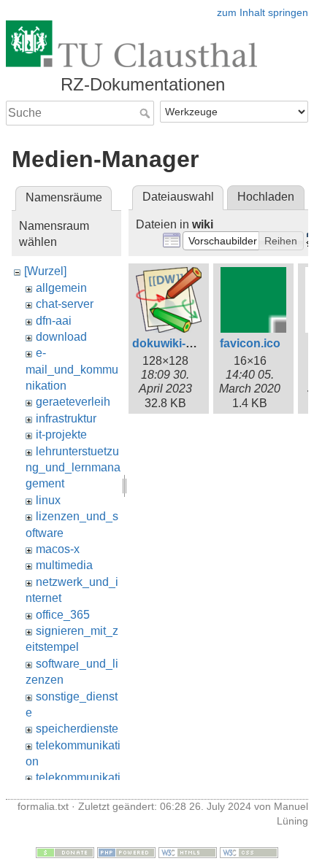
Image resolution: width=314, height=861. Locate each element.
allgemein (61, 288)
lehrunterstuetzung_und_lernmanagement (73, 467)
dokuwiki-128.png (181, 343)
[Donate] (65, 851)
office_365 (63, 615)
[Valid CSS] (249, 851)
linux (48, 500)
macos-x (58, 549)
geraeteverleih (73, 401)
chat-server (64, 304)
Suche (146, 113)
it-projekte (61, 434)
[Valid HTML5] (187, 851)
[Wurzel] (45, 271)
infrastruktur (66, 418)
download (61, 337)
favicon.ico (250, 343)
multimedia (64, 565)
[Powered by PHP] (126, 851)
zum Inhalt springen (262, 12)
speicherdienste (77, 728)
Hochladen (265, 196)
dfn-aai (54, 320)
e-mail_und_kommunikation (72, 369)
